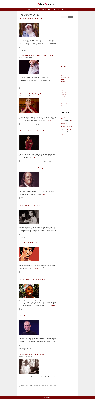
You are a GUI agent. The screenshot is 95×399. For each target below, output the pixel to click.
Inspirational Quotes (24, 347)
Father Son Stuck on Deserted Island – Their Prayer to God (67, 126)
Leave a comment (24, 50)
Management (63, 92)
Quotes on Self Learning (50, 49)
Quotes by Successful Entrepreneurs (49, 347)
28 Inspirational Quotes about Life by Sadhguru (35, 18)
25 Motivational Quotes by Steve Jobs (31, 316)
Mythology (63, 96)
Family (49, 9)
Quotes (62, 9)
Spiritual (62, 101)
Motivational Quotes (38, 86)
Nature (62, 98)
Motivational (37, 9)
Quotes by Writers (39, 236)
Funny (54, 9)
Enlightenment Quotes (24, 49)
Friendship (63, 81)
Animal (62, 68)
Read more (40, 44)
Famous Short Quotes (24, 161)
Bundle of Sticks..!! (69, 129)
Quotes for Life (45, 236)
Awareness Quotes (24, 86)
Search (70, 16)
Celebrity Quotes (23, 272)
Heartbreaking (64, 85)
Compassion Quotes (24, 124)
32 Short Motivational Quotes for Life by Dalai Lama (37, 131)
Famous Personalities (65, 77)
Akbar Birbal (63, 66)
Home (29, 9)
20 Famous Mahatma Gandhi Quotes (31, 354)
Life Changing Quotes (32, 49)
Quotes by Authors (39, 309)
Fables (62, 71)
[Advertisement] (67, 40)
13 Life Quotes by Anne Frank (29, 205)
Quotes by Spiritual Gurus (41, 49)
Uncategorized (64, 103)
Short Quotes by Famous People (49, 198)
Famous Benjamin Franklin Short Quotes (33, 168)
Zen (61, 105)
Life (32, 9)
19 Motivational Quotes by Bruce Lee (31, 242)
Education (63, 70)
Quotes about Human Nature (48, 385)
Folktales (62, 79)
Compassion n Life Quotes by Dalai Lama (33, 94)
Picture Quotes (45, 86)
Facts (66, 9)
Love (58, 9)
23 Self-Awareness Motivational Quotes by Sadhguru (37, 55)
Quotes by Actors (45, 272)
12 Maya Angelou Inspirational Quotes (32, 279)
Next (23, 392)
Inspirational (44, 9)
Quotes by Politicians (40, 198)
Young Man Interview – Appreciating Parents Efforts (67, 122)
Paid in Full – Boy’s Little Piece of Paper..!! (66, 117)
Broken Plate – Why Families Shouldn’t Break (67, 133)
